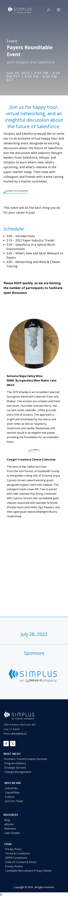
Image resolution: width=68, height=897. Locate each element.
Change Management (17, 772)
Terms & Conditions (17, 853)
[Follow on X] (12, 743)
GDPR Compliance (16, 858)
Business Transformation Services (25, 759)
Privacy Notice (14, 866)
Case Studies (12, 833)
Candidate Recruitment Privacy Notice (28, 870)
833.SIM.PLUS (19, 733)
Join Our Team (14, 801)
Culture (9, 797)
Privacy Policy (13, 849)
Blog (7, 820)
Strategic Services (15, 767)
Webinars (10, 828)
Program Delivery (15, 763)
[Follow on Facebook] (6, 743)
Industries (11, 788)
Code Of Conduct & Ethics (20, 862)
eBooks (9, 824)
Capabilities (12, 792)
